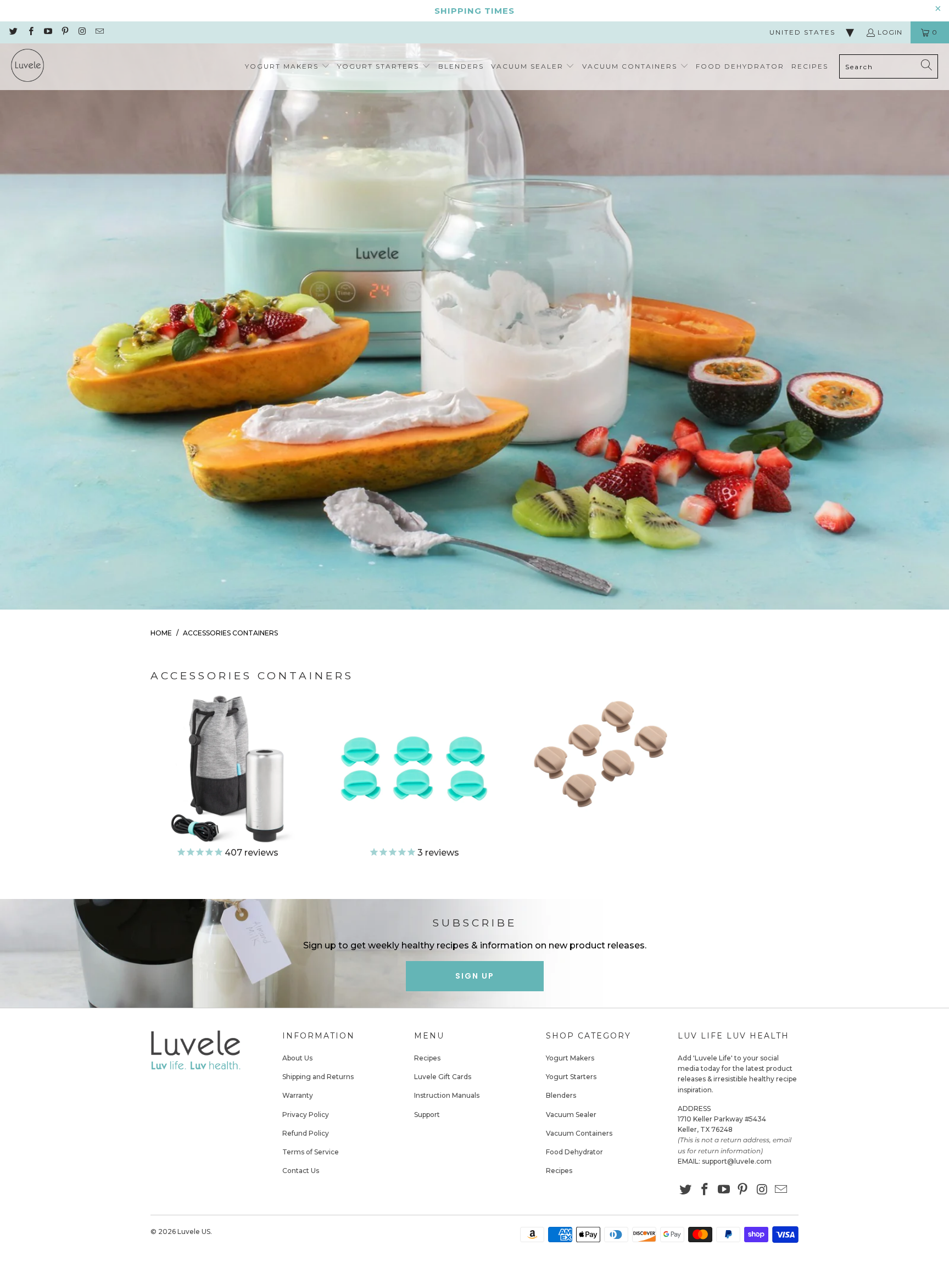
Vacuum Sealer (571, 1114)
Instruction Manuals (446, 1095)
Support (427, 1114)
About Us (297, 1058)
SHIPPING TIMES (474, 10)
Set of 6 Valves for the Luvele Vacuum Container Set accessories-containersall (414, 776)
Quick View (227, 820)
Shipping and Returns (318, 1077)
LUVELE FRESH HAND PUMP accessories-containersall (227, 776)
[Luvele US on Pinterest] (64, 32)
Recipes (427, 1058)
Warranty (297, 1095)
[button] (287, 67)
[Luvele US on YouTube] (47, 32)
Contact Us (300, 1170)
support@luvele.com (737, 1161)
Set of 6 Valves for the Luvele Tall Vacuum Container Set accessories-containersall (601, 751)
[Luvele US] (27, 67)
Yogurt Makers (570, 1058)
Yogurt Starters (571, 1077)
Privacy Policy (305, 1114)
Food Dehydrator (574, 1152)
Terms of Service (310, 1152)
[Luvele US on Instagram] (81, 32)
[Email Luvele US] (98, 32)
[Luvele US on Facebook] (30, 32)
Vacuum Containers (579, 1133)
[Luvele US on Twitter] (13, 32)
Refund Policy (305, 1133)
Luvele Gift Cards (442, 1077)
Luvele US (193, 1231)
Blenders (561, 1095)
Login (890, 32)
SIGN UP (474, 975)
